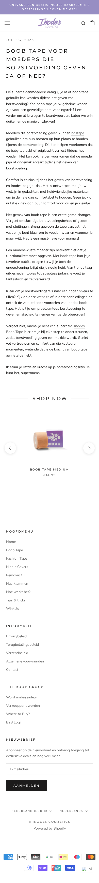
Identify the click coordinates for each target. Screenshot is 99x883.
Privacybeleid (16, 636)
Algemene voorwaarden (25, 661)
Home (11, 541)
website (43, 297)
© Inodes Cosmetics (50, 821)
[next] (88, 448)
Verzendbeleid (17, 653)
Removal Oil (15, 575)
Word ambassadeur (21, 697)
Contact (12, 669)
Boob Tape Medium (49, 469)
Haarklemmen (17, 583)
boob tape (68, 255)
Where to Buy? (18, 714)
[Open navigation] (7, 23)
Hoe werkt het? (18, 592)
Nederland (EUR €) (29, 811)
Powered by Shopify (50, 828)
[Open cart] (92, 22)
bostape (77, 133)
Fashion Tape (16, 558)
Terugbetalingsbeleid (22, 644)
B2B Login (14, 722)
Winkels (12, 608)
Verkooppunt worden (23, 705)
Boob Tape (14, 550)
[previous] (10, 448)
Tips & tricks (16, 600)
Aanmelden (26, 786)
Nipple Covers (17, 566)
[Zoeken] (83, 23)
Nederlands (71, 811)
